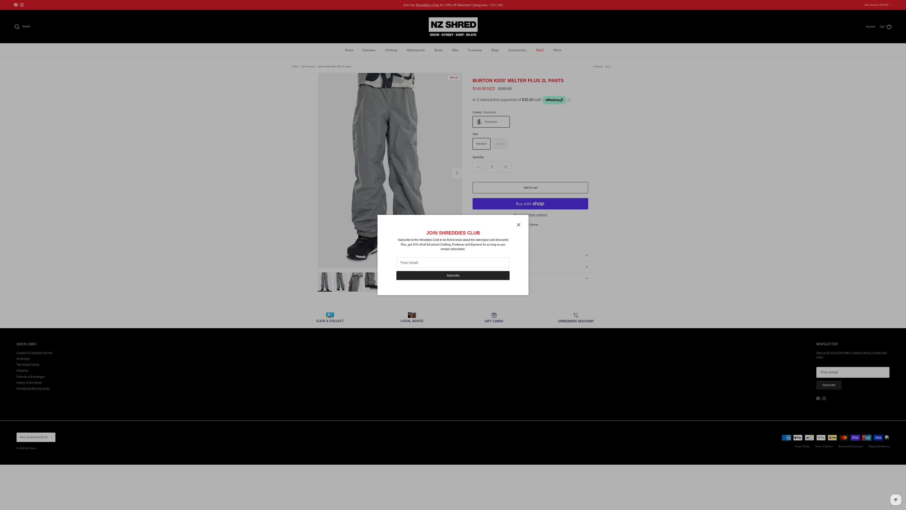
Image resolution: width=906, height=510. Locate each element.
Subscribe (453, 275)
